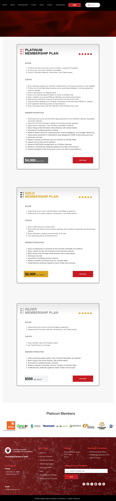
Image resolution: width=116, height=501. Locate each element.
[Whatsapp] (99, 484)
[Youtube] (95, 484)
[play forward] (111, 426)
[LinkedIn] (103, 484)
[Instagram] (83, 484)
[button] (13, 5)
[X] (91, 484)
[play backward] (5, 426)
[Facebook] (87, 484)
